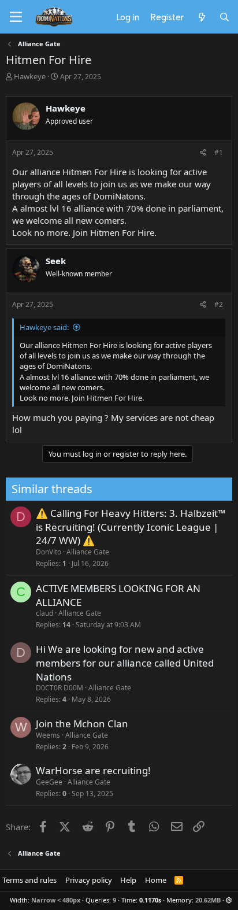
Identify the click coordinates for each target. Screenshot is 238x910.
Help (128, 880)
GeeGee (49, 782)
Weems (48, 735)
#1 (218, 152)
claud (44, 613)
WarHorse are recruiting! (93, 770)
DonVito (48, 552)
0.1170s (150, 900)
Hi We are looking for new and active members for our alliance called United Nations (125, 662)
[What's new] (201, 17)
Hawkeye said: (44, 327)
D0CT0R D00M (59, 688)
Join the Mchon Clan (82, 723)
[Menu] (15, 17)
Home (155, 880)
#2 (218, 304)
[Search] (224, 17)
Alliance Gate (87, 552)
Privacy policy (88, 880)
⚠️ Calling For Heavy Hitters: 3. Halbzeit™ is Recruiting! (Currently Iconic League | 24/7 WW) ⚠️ (130, 527)
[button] (229, 900)
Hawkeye (30, 76)
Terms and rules (29, 880)
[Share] (203, 153)
